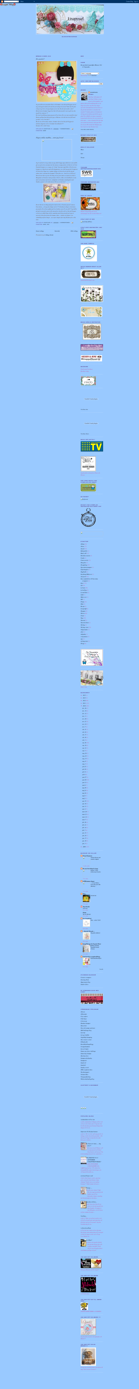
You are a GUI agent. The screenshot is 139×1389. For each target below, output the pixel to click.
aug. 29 (84, 753)
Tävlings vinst (84, 627)
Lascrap (83, 1033)
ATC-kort (85, 908)
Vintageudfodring (86, 1077)
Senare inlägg (40, 231)
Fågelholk (83, 572)
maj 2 (84, 798)
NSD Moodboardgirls (96, 958)
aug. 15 (84, 758)
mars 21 (84, 814)
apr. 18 (84, 804)
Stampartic (84, 1060)
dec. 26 (84, 708)
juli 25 (84, 766)
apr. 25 (84, 801)
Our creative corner (86, 1040)
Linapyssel (94, 92)
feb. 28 (84, 822)
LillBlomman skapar (89, 881)
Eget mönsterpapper (86, 567)
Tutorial (83, 620)
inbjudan (83, 634)
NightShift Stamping (86, 1037)
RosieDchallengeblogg (87, 1044)
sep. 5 (84, 751)
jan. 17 (84, 838)
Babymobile (84, 551)
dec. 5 (84, 716)
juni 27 (84, 777)
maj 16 (84, 793)
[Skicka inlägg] (72, 128)
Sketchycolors (84, 1056)
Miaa (82, 149)
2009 (84, 847)
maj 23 (84, 790)
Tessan (82, 157)
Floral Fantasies (87, 856)
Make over (83, 597)
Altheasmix (84, 1014)
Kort (44, 130)
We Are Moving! (87, 914)
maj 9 (84, 796)
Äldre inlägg (74, 231)
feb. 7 (84, 830)
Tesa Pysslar (86, 907)
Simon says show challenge (88, 1051)
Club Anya (84, 1019)
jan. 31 (84, 833)
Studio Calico (84, 984)
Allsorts (83, 1012)
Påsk (82, 604)
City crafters (84, 1016)
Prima (82, 602)
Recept (82, 606)
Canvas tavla (84, 560)
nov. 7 (84, 727)
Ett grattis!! (40, 59)
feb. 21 (84, 825)
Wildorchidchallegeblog (87, 1079)
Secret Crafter (85, 1049)
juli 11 (84, 772)
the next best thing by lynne (90, 868)
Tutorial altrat (85, 622)
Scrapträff (83, 609)
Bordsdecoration (85, 556)
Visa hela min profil (87, 129)
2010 (84, 706)
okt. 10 (84, 737)
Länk (82, 595)
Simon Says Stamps (86, 1053)
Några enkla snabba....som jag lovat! (49, 137)
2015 (84, 695)
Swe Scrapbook (87, 918)
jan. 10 (84, 841)
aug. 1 (84, 764)
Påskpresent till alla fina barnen (88, 1132)
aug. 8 (84, 761)
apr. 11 (84, 806)
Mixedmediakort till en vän (87, 1119)
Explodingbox (85, 569)
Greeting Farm (85, 980)
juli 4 (84, 774)
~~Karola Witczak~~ (89, 931)
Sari (82, 153)
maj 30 (84, 788)
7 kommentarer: (65, 128)
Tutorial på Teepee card (86, 1176)
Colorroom (84, 1021)
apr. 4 (84, 809)
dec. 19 (84, 711)
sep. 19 (84, 745)
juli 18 (84, 769)
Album (82, 544)
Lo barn (83, 588)
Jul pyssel (83, 576)
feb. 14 (84, 827)
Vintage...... (89, 1188)
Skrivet (83, 613)
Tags (82, 618)
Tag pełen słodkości (95, 933)
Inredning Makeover (86, 574)
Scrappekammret (85, 1047)
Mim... (84, 894)
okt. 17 (84, 735)
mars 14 (84, 817)
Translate (94, 75)
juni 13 (84, 782)
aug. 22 (84, 756)
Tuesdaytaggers (85, 1072)
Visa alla (101, 969)
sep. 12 (84, 748)
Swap (82, 616)
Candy (82, 558)
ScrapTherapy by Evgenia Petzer (92, 944)
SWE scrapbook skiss (86, 1070)
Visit (84, 409)
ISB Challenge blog (86, 1030)
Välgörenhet (84, 630)
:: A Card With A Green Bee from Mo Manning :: (95, 884)
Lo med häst (84, 592)
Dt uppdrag (84, 565)
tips (48, 224)
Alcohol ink (93, 895)
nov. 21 (84, 721)
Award (82, 549)
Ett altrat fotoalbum (85, 1228)
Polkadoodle (84, 1042)
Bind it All (83, 553)
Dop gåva (83, 562)
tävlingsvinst (84, 641)
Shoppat (83, 611)
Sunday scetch (85, 1067)
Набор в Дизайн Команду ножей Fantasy (95, 947)
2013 (84, 698)
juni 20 (84, 780)
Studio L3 (83, 1063)
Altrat (82, 546)
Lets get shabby (85, 1035)
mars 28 (84, 812)
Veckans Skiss (84, 1074)
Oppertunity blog (85, 982)
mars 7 (84, 820)
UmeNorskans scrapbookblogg (91, 957)
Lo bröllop (84, 590)
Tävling (83, 625)
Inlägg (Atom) (49, 235)
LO (81, 585)
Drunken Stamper (85, 1023)
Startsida (57, 231)
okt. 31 (84, 729)
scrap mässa (84, 636)
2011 (84, 703)
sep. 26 (84, 743)
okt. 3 (84, 740)
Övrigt (82, 643)
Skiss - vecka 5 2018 (95, 920)
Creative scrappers (86, 977)
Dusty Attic (84, 1026)
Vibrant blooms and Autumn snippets (95, 858)
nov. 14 (84, 724)
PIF (82, 599)
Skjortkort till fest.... (91, 1202)
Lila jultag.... (83, 1216)
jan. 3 (84, 843)
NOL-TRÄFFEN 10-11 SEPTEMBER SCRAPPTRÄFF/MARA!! (93, 1160)
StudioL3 (83, 1065)
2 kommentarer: (65, 222)
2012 (84, 700)
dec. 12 (84, 713)
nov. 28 (84, 719)
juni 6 (84, 785)
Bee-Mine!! (89, 1240)
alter (82, 632)
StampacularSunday (86, 1058)
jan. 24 (84, 835)
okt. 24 (84, 732)
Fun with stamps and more (88, 1028)
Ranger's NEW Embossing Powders (96, 871)
